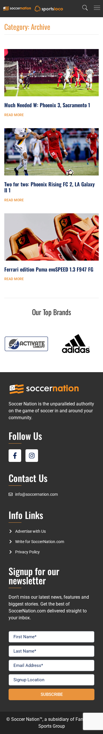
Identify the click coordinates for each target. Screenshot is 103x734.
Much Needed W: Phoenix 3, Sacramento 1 (47, 105)
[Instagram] (31, 455)
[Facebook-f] (15, 455)
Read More (14, 115)
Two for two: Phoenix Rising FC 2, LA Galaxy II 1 (49, 187)
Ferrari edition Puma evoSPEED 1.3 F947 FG (48, 269)
